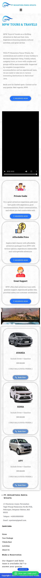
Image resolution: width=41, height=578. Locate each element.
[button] (21, 10)
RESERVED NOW (21, 98)
